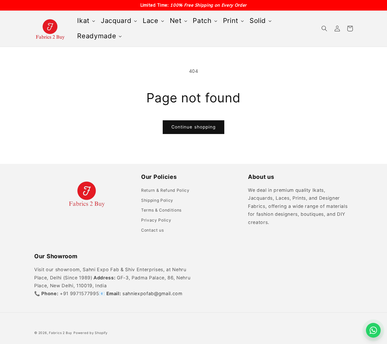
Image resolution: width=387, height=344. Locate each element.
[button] (85, 20)
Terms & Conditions (161, 210)
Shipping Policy (157, 200)
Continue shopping (193, 127)
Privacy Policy (156, 220)
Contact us (152, 230)
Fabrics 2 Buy (60, 333)
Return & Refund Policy (165, 190)
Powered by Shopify (90, 333)
